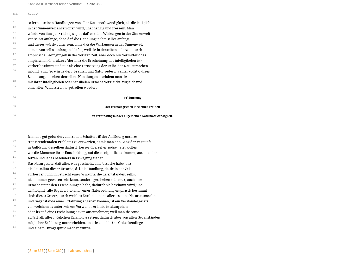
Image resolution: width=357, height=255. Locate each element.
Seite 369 (55, 251)
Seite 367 (36, 251)
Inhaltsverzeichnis (79, 251)
